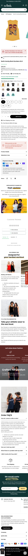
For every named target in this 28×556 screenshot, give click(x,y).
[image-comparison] (14, 206)
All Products (9, 14)
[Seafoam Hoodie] (8, 95)
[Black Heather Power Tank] (18, 90)
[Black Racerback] (8, 85)
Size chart (24, 98)
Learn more (11, 147)
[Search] (25, 10)
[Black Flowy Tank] (23, 85)
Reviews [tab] (4, 237)
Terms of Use (21, 492)
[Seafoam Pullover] (13, 95)
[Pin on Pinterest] (15, 178)
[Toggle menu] (2, 5)
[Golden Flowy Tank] (3, 85)
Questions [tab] (13, 237)
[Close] (25, 50)
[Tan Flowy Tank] (18, 85)
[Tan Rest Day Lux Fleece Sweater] (3, 90)
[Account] (23, 5)
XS (3, 102)
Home (2, 14)
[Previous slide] (12, 46)
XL (20, 102)
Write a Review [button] (14, 229)
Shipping (3, 68)
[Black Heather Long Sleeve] (13, 90)
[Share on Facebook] (7, 178)
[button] (26, 278)
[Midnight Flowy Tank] (3, 95)
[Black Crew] (13, 85)
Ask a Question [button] (14, 233)
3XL (9, 105)
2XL (3, 105)
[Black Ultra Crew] (23, 90)
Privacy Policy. (14, 493)
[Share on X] (11, 178)
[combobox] (14, 9)
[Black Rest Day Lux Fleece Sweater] (8, 90)
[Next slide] (16, 46)
